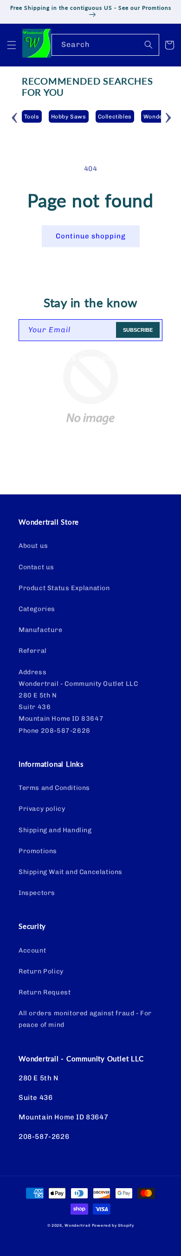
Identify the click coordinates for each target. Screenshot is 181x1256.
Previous (14, 116)
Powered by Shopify (113, 1225)
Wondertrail (77, 1225)
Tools (31, 116)
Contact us (36, 567)
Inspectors (37, 893)
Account (32, 950)
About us (33, 546)
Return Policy (41, 971)
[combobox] (105, 44)
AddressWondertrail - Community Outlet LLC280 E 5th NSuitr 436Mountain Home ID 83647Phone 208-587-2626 (78, 701)
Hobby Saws (68, 116)
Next (168, 116)
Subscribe (138, 330)
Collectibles (115, 116)
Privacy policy (42, 809)
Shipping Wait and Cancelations (71, 872)
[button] (11, 45)
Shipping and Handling (55, 830)
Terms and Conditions (54, 788)
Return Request (45, 992)
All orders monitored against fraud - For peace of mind (85, 1019)
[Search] (148, 44)
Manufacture (41, 630)
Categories (37, 609)
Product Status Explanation (64, 588)
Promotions (38, 851)
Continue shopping (91, 236)
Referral (33, 651)
